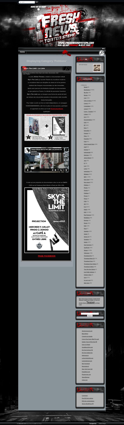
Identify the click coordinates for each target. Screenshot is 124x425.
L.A (94, 300)
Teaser (90, 302)
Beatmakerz (87, 90)
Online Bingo (102, 423)
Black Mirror (85, 333)
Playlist (86, 190)
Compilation (87, 106)
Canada (95, 298)
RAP (85, 212)
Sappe (85, 234)
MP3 (85, 177)
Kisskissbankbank (57, 109)
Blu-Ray (86, 92)
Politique (86, 193)
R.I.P (85, 207)
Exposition (86, 130)
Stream (86, 250)
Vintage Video (87, 275)
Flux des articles (87, 398)
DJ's (85, 117)
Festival (86, 133)
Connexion (85, 395)
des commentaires (88, 401)
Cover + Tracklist (88, 111)
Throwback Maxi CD (89, 258)
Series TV (86, 236)
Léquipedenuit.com (87, 361)
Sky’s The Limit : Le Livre (34, 68)
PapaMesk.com (86, 372)
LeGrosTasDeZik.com (87, 358)
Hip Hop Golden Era (87, 352)
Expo (85, 128)
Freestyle (86, 139)
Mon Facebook (86, 363)
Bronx (86, 298)
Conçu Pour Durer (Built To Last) (90, 339)
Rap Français (87, 215)
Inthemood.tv (85, 355)
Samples (86, 231)
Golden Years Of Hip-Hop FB (89, 342)
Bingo (27, 423)
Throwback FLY (88, 256)
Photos (86, 188)
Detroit (98, 298)
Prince (85, 198)
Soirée (85, 242)
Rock (85, 228)
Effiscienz (81, 300)
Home (22, 52)
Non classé (87, 182)
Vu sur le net (87, 280)
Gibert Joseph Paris (89, 144)
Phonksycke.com (86, 374)
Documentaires (52, 72)
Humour (86, 149)
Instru (88, 300)
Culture (46, 72)
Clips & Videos (88, 100)
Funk (85, 141)
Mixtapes (86, 174)
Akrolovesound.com (87, 331)
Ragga (84, 303)
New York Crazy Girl (87, 369)
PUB (85, 201)
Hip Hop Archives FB (87, 350)
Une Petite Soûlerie (89, 272)
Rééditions (87, 217)
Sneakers (86, 239)
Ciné (85, 98)
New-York (86, 179)
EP (84, 125)
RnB (85, 226)
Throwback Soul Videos (90, 264)
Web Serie (86, 283)
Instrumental (87, 152)
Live (85, 166)
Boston (86, 95)
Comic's (86, 103)
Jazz (85, 160)
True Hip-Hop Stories (89, 269)
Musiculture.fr (85, 366)
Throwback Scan (88, 261)
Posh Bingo (39, 423)
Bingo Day (31, 423)
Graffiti (85, 300)
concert (86, 109)
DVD (85, 122)
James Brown (87, 158)
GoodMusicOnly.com (87, 347)
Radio (85, 209)
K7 (84, 163)
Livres (24, 74)
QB (85, 204)
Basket (85, 87)
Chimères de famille (87, 336)
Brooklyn (90, 298)
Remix (85, 223)
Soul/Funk (86, 247)
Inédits (91, 300)
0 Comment (66, 72)
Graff (57, 72)
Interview (86, 155)
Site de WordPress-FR (88, 403)
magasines (87, 171)
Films (85, 136)
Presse (86, 196)
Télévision (86, 253)
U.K (96, 303)
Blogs (80, 298)
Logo (96, 300)
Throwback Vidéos (89, 266)
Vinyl (85, 277)
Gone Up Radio (86, 344)
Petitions (28, 74)
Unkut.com (84, 380)
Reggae (86, 220)
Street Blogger (85, 377)
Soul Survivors (88, 245)
